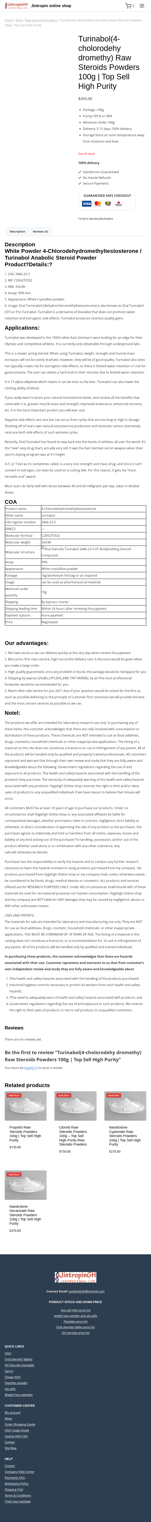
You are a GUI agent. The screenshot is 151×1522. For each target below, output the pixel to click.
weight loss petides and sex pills (75, 1316)
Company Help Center (19, 1472)
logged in (31, 1068)
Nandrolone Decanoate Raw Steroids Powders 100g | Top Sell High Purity (25, 1215)
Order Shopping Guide (20, 1424)
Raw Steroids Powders (101, 218)
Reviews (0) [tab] (40, 231)
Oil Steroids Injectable (19, 1365)
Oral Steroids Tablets (18, 1359)
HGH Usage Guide (17, 1430)
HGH (8, 1353)
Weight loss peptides (19, 1395)
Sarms (9, 1371)
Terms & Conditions (18, 1495)
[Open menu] (141, 5)
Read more (26, 1160)
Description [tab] (17, 231)
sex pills (10, 1389)
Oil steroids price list (75, 1333)
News (8, 1418)
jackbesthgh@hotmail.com (87, 1291)
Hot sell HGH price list (75, 1310)
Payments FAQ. (15, 1478)
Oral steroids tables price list (75, 1327)
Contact (10, 1442)
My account (12, 1412)
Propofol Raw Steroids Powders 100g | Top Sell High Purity (25, 1133)
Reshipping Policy (17, 1483)
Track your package (18, 1501)
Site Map (11, 1448)
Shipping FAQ (14, 1489)
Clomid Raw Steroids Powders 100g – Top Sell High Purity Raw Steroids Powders (73, 1135)
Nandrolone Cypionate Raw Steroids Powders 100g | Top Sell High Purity (125, 1135)
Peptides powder (16, 1383)
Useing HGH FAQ (16, 1436)
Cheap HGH (12, 1377)
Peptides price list (75, 1321)
